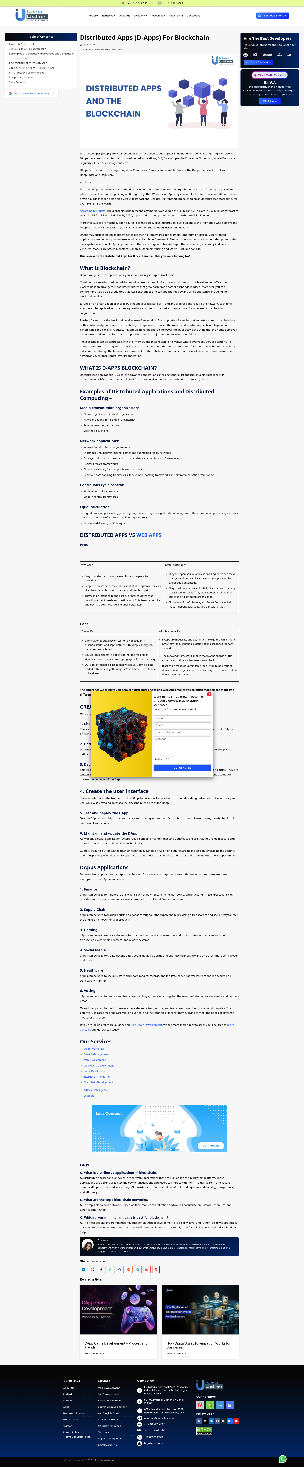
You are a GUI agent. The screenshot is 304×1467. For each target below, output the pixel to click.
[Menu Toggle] (291, 8)
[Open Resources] (164, 16)
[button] (83, 1269)
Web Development (94, 1060)
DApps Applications (22, 77)
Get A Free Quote (260, 62)
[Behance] (230, 1421)
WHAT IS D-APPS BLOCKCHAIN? (29, 49)
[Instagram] (223, 1421)
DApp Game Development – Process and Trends (116, 1345)
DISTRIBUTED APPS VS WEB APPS (29, 63)
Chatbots (88, 1095)
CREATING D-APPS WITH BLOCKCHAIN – (33, 68)
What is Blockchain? (22, 44)
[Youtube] (236, 1421)
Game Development (95, 1071)
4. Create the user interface (27, 72)
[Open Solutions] (146, 16)
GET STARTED (182, 768)
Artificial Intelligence (95, 1090)
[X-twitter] (205, 1421)
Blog (88, 49)
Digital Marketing (93, 1049)
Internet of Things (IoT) (97, 1076)
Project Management (96, 1054)
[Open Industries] (114, 16)
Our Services (18, 82)
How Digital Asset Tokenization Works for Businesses (199, 1345)
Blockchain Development (146, 1025)
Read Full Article (94, 1353)
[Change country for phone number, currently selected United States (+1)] (157, 732)
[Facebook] (199, 1421)
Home (82, 49)
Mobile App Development (98, 1065)
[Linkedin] (211, 1421)
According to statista (92, 211)
